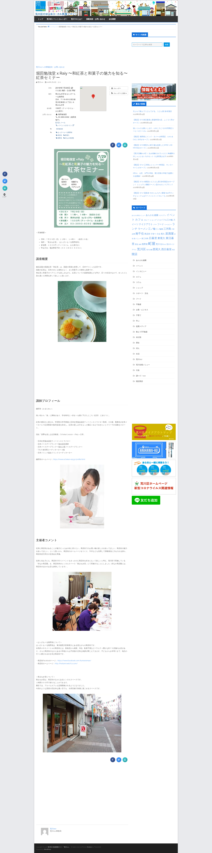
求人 (137, 348)
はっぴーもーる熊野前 (65, 132)
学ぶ (137, 321)
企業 (133, 234)
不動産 (138, 304)
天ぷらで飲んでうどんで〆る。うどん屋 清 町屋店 (152, 111)
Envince (89, 847)
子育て (153, 234)
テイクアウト (146, 224)
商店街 (60, 135)
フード (160, 224)
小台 (158, 234)
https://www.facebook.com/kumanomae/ (74, 661)
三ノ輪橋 (159, 229)
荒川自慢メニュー (143, 365)
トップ (40, 19)
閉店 (173, 250)
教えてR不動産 (141, 332)
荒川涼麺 (149, 250)
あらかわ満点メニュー (138, 215)
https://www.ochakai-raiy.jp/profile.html (69, 459)
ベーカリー (168, 224)
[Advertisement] (82, 47)
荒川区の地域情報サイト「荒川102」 (59, 847)
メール (62, 122)
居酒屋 (169, 233)
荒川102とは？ (77, 19)
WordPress (47, 849)
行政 (137, 370)
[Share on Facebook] (112, 147)
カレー (146, 220)
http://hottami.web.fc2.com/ (66, 664)
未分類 (138, 337)
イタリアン (162, 215)
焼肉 (140, 244)
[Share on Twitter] (118, 147)
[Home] (48, 26)
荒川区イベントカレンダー (57, 19)
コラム (138, 282)
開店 (134, 254)
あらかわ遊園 (152, 215)
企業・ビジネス (142, 310)
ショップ (153, 220)
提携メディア (141, 326)
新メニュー (137, 238)
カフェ (139, 219)
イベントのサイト (65, 125)
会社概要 (112, 19)
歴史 (136, 244)
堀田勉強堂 (59, 129)
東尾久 (67, 135)
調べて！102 (141, 376)
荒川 (158, 244)
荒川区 (141, 249)
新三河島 (145, 238)
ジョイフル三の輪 (165, 220)
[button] (119, 93)
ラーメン (143, 228)
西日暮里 (166, 249)
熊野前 (60, 138)
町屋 (151, 243)
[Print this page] (125, 147)
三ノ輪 (152, 228)
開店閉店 (139, 381)
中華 (173, 229)
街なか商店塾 (69, 138)
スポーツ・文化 (142, 293)
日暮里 (153, 238)
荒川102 (53, 829)
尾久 (163, 234)
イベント (139, 266)
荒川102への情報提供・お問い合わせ (50, 67)
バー (155, 224)
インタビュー (141, 271)
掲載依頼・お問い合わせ (95, 19)
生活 (137, 354)
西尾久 (157, 249)
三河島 (167, 228)
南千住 (139, 233)
